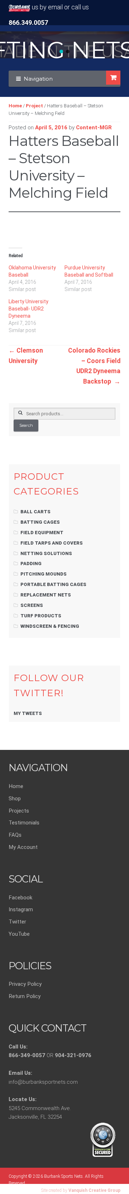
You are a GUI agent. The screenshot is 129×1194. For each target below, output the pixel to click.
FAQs (15, 835)
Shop (15, 798)
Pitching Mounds (43, 574)
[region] (64, 44)
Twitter (17, 921)
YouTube (19, 934)
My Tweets (28, 713)
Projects (19, 811)
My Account (23, 847)
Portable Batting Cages (53, 584)
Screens (31, 605)
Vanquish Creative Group (94, 1190)
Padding (31, 563)
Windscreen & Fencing (49, 626)
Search (26, 425)
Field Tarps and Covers (51, 543)
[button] (61, 51)
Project (34, 105)
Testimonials (24, 822)
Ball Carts (35, 511)
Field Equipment (41, 532)
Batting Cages (40, 522)
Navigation (38, 78)
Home (15, 105)
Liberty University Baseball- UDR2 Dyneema (28, 309)
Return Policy (24, 996)
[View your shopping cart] (113, 78)
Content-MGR (94, 127)
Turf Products (40, 615)
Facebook (20, 897)
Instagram (21, 909)
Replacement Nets (45, 595)
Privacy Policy (25, 984)
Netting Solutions (46, 553)
